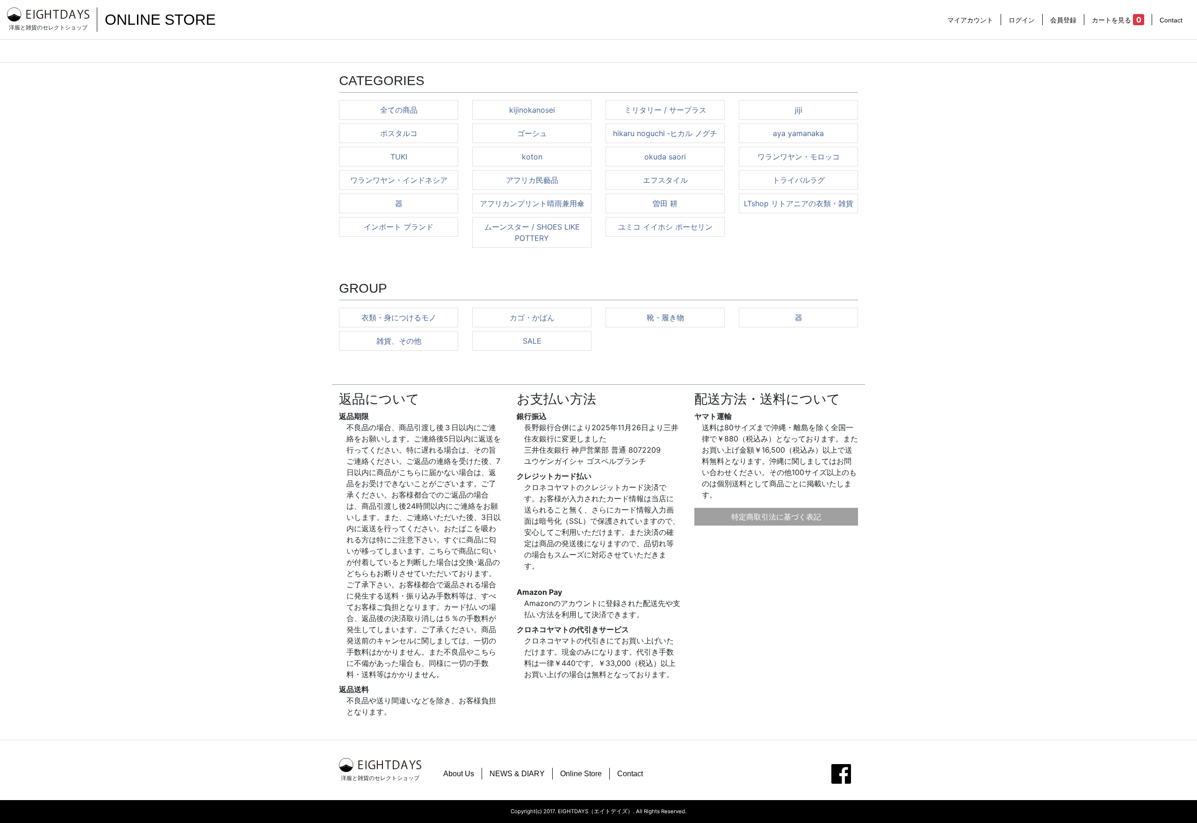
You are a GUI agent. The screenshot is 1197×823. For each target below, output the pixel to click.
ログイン (1022, 20)
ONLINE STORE (160, 19)
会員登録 (1063, 20)
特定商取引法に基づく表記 (776, 516)
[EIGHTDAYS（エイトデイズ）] (48, 14)
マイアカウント (970, 20)
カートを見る (1116, 19)
